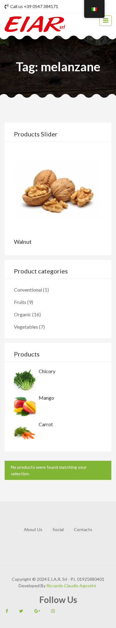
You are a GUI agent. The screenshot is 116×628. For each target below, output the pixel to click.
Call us (34, 6)
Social (58, 529)
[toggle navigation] (105, 20)
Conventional (28, 290)
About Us (33, 529)
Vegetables (26, 327)
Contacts (83, 529)
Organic (22, 314)
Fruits (20, 302)
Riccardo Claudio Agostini (70, 585)
